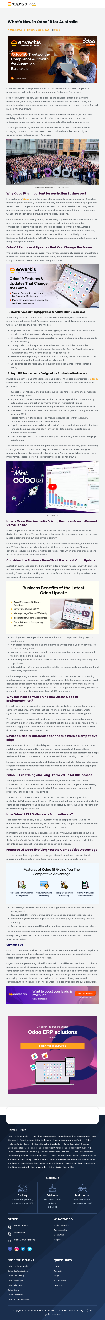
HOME (58, 4)
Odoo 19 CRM (55, 1167)
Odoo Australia (39, 1167)
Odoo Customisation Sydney (65, 1155)
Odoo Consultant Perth (50, 1147)
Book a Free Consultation (52, 1046)
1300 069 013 (20, 1232)
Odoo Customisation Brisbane (55, 1151)
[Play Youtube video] (52, 487)
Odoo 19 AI (69, 1167)
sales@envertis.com (24, 1239)
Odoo (57, 29)
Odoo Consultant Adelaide (47, 1144)
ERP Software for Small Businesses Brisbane (56, 1163)
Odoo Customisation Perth (34, 1155)
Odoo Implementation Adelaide (55, 1136)
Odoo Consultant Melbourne (21, 1147)
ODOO (75, 4)
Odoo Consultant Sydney (77, 1147)
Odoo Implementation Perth (69, 1140)
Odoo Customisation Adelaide (22, 1151)
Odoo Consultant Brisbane (77, 1144)
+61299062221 (21, 1225)
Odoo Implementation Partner (22, 1136)
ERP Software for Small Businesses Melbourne (55, 1159)
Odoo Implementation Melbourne (36, 1140)
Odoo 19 (94, 378)
